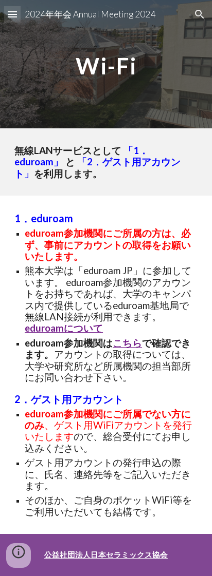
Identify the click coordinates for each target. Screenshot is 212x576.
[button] (12, 14)
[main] (106, 64)
